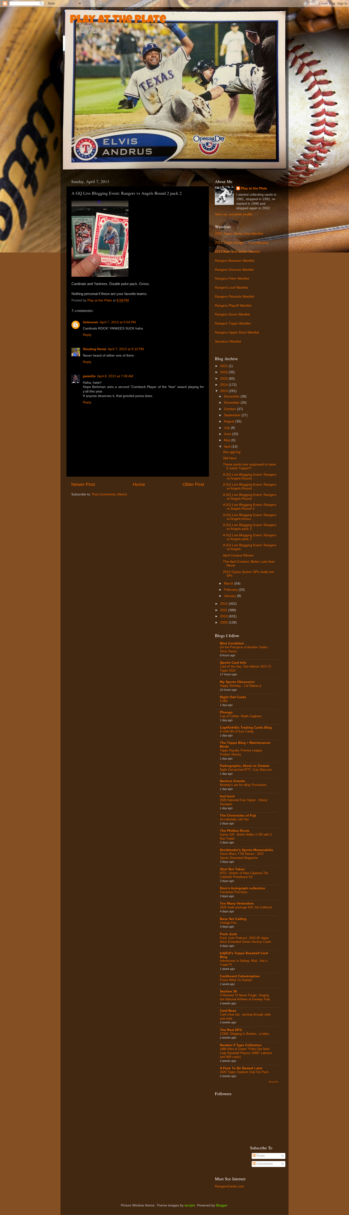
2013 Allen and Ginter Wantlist (237, 251)
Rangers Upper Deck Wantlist (237, 332)
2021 (224, 366)
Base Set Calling (233, 919)
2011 (224, 610)
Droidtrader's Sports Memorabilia (246, 850)
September (232, 415)
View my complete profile (233, 214)
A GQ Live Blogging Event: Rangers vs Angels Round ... (249, 476)
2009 (224, 622)
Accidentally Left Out (234, 819)
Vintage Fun (228, 923)
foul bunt (227, 796)
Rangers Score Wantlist (232, 314)
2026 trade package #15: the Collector (246, 907)
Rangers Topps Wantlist (232, 323)
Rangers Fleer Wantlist (232, 278)
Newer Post (83, 484)
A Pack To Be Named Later (241, 1068)
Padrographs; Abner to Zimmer (244, 766)
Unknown (90, 322)
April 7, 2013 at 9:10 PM (126, 349)
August (229, 421)
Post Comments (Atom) (109, 494)
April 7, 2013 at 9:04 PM (118, 322)
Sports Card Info (233, 662)
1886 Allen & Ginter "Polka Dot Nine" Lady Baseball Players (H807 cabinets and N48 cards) (246, 1053)
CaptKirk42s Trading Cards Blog (246, 727)
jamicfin (89, 376)
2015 (224, 378)
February (231, 589)
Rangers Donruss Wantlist (234, 269)
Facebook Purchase (233, 892)
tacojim (189, 1205)
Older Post (193, 484)
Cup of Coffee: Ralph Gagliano (241, 716)
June (228, 434)
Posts (260, 1155)
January (230, 596)
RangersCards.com (229, 1186)
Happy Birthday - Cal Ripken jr (240, 685)
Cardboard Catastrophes (240, 976)
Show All (273, 1081)
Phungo (226, 712)
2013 (224, 391)
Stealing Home (94, 349)
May (227, 440)
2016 (224, 372)
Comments (264, 1164)
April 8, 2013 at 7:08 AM (115, 376)
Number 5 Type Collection (241, 1045)
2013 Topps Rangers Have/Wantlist (241, 242)
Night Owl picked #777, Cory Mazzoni (246, 769)
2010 (224, 616)
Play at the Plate (118, 20)
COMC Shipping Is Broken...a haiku (244, 1034)
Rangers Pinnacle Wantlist (234, 296)
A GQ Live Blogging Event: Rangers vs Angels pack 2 (249, 537)
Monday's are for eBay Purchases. (243, 785)
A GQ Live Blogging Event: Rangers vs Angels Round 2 (249, 506)
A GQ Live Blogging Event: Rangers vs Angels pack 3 (249, 527)
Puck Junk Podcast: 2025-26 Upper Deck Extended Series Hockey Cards (245, 940)
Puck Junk (228, 934)
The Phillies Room (234, 831)
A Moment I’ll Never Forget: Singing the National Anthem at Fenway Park (245, 997)
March (229, 583)
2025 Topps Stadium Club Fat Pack (244, 1072)
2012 (224, 603)
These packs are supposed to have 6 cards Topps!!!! (249, 466)
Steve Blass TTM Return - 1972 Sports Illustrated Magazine (242, 856)
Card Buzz (228, 1010)
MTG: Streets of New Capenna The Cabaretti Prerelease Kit (244, 875)
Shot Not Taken (232, 869)
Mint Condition (232, 643)
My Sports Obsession (237, 682)
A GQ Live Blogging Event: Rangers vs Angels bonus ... (249, 517)
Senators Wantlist (228, 341)
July (227, 428)
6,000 (223, 701)
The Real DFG (231, 1030)
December (232, 396)
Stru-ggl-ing (232, 452)
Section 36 (228, 991)
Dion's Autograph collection (242, 888)
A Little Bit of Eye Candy (237, 731)
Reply (87, 335)
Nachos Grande (232, 781)
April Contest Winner (238, 555)
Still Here (229, 458)
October (230, 409)
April (227, 446)
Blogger (221, 1205)
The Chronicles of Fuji (238, 815)
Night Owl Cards (233, 697)
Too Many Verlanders (237, 903)
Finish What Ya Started (236, 980)
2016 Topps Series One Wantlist (239, 233)
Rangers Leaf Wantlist (231, 287)
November (232, 402)
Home (139, 484)
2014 (224, 385)
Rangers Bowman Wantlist (234, 260)
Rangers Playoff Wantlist (233, 305)
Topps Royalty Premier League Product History (241, 752)
